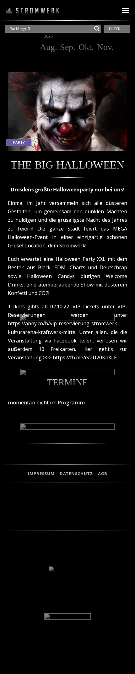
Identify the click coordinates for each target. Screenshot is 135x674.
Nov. (105, 47)
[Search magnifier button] (97, 29)
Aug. (48, 47)
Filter (115, 29)
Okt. (86, 47)
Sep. (67, 47)
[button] (107, 10)
